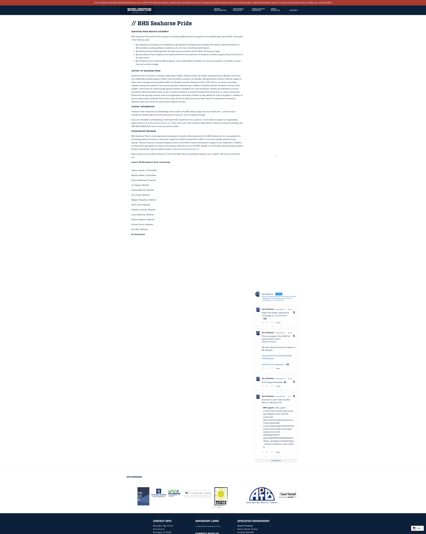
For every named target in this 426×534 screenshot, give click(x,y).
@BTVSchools (268, 364)
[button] (212, 507)
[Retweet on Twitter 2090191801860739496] (268, 323)
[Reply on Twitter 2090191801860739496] (263, 323)
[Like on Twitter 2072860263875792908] (272, 452)
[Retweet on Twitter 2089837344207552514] (268, 368)
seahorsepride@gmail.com (187, 149)
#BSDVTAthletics (269, 341)
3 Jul (289, 396)
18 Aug (290, 333)
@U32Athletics (281, 315)
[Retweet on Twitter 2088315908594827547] (268, 386)
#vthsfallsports (268, 358)
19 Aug (290, 309)
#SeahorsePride (269, 355)
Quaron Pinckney (245, 526)
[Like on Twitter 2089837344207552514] (272, 368)
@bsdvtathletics (280, 309)
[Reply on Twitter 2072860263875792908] (263, 452)
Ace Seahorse (268, 309)
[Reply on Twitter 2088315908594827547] (263, 386)
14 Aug (290, 378)
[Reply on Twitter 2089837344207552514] (263, 368)
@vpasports (279, 364)
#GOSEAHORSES (284, 355)
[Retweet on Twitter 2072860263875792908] (268, 452)
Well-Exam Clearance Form (209, 526)
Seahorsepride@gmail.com (159, 123)
